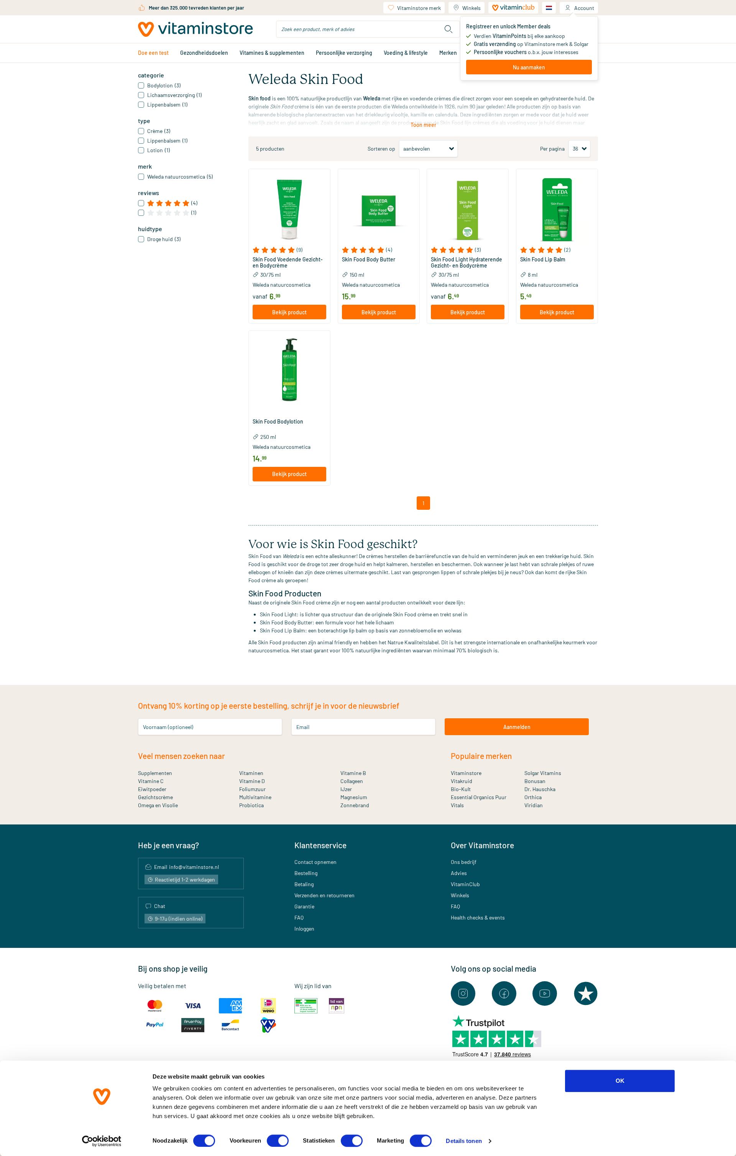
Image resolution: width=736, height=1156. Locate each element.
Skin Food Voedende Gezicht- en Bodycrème (288, 262)
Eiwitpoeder (152, 789)
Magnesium (353, 797)
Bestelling (305, 873)
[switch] (278, 1141)
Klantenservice (320, 845)
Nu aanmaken (529, 67)
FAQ (299, 917)
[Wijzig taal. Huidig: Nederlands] (549, 7)
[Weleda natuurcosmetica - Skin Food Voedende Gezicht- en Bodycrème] (289, 209)
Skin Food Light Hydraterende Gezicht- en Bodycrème (466, 262)
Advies (459, 873)
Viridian (533, 805)
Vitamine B (353, 773)
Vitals (457, 805)
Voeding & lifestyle (406, 52)
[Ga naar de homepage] (195, 29)
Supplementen (155, 773)
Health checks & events (478, 917)
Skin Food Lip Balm (542, 259)
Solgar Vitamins (542, 773)
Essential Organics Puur (478, 797)
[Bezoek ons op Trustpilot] (585, 993)
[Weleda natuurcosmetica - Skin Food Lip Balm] (557, 209)
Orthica (533, 797)
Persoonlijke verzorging (344, 52)
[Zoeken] (448, 29)
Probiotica (251, 805)
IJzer (346, 789)
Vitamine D (252, 781)
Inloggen (304, 928)
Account (584, 8)
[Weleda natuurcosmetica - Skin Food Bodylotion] (289, 371)
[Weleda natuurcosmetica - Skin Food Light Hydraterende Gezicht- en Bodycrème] (467, 209)
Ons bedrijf (463, 862)
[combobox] (368, 29)
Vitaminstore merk (419, 8)
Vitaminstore (466, 773)
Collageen (351, 781)
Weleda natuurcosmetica (281, 284)
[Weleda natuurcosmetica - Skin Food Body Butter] (379, 209)
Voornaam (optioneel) (168, 727)
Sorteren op (381, 148)
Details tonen (463, 1141)
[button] (289, 249)
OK (620, 1080)
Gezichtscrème (155, 797)
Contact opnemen (315, 862)
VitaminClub (465, 884)
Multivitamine (255, 797)
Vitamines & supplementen (272, 52)
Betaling (304, 884)
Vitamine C (151, 781)
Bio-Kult (461, 789)
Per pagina (552, 148)
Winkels (471, 8)
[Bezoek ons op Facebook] (504, 993)
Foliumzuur (252, 789)
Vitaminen (251, 773)
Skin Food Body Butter (368, 259)
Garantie (304, 906)
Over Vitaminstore (482, 845)
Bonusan (534, 781)
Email (302, 727)
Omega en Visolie (158, 805)
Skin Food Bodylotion (278, 422)
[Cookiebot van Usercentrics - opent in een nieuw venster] (101, 1141)
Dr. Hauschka (539, 789)
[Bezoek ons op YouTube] (544, 993)
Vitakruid (461, 781)
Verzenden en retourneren (324, 895)
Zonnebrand (354, 805)
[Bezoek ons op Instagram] (463, 993)
